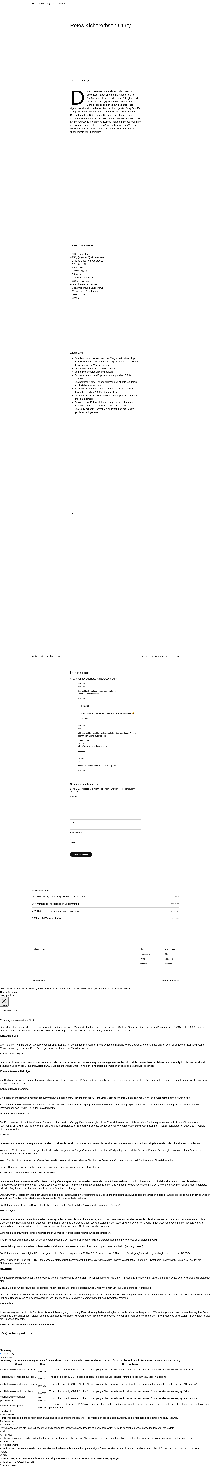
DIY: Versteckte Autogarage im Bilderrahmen (55, 904)
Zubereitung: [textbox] (76, 352)
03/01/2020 (81, 684)
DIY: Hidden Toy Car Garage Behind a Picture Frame (59, 896)
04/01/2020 (85, 706)
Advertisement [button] (7, 1441)
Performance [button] (7, 1421)
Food (85, 81)
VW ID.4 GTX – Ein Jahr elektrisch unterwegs (56, 911)
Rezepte (91, 81)
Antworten (81, 698)
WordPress (175, 980)
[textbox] (105, 385)
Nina (80, 81)
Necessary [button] (5, 1350)
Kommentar (74, 796)
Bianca (80, 728)
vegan (97, 81)
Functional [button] (5, 1411)
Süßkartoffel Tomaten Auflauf (47, 918)
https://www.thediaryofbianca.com (92, 746)
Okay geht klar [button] (7, 995)
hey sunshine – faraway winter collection (158, 656)
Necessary (8, 1353)
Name (72, 822)
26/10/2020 (81, 758)
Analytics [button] (5, 1431)
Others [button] (3, 1451)
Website (73, 843)
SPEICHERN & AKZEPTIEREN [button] (17, 1461)
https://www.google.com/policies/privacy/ (98, 1205)
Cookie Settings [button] (8, 992)
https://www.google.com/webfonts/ (19, 1184)
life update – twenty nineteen (47, 656)
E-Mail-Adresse (76, 832)
